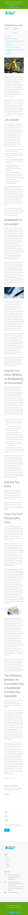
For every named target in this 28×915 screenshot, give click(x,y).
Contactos (8, 866)
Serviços (7, 864)
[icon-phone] (19, 7)
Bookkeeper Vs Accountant (11, 38)
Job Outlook (8, 36)
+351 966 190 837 (11, 881)
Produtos (8, 861)
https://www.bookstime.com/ (10, 703)
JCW (14, 909)
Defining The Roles (10, 45)
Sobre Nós (8, 859)
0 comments (6, 29)
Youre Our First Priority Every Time (13, 47)
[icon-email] (17, 7)
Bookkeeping (15, 29)
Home (7, 857)
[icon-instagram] (11, 7)
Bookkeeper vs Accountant (14, 272)
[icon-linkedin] (14, 7)
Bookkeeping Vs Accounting (13, 25)
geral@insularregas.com (13, 892)
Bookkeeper (8, 53)
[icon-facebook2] (9, 7)
